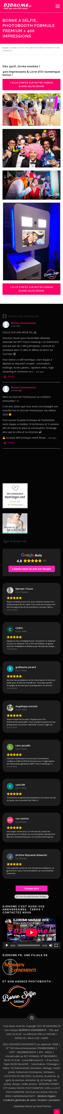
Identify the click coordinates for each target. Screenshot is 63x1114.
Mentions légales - (47, 1096)
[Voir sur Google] (10, 590)
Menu (57, 6)
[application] (31, 932)
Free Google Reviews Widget (33, 896)
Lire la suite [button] (12, 609)
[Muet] (50, 945)
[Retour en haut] (31, 1018)
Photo (11, 376)
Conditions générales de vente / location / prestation (31, 1100)
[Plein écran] (56, 945)
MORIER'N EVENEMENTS (32, 1030)
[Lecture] (7, 945)
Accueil (6, 48)
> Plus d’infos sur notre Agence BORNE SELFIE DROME (31, 84)
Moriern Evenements (23, 323)
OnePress (19, 1106)
